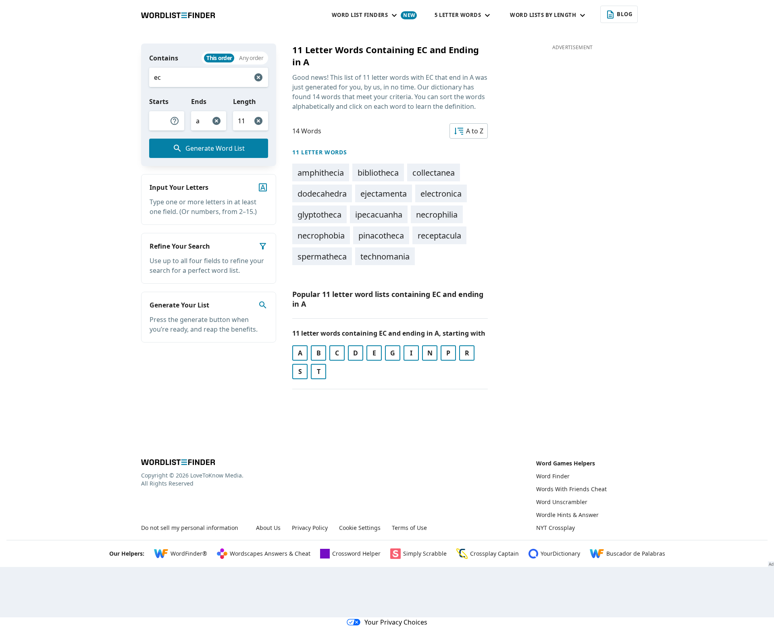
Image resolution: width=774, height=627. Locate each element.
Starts (159, 101)
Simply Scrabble (425, 553)
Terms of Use (409, 527)
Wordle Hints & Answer (567, 515)
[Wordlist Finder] (178, 462)
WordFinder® (189, 553)
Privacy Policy (310, 527)
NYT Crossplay (555, 527)
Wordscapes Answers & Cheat (270, 553)
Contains (163, 58)
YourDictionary (560, 553)
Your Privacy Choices (395, 622)
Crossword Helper (356, 553)
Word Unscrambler (561, 502)
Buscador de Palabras (635, 553)
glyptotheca (319, 214)
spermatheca (322, 256)
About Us (268, 527)
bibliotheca (378, 172)
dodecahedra (322, 193)
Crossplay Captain (494, 553)
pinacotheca (381, 235)
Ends (198, 101)
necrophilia (437, 214)
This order (219, 58)
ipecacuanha (378, 214)
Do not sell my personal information (189, 527)
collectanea (433, 172)
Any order (251, 58)
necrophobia (321, 235)
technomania (385, 256)
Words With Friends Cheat (571, 489)
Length (244, 101)
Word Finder (553, 476)
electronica (441, 193)
